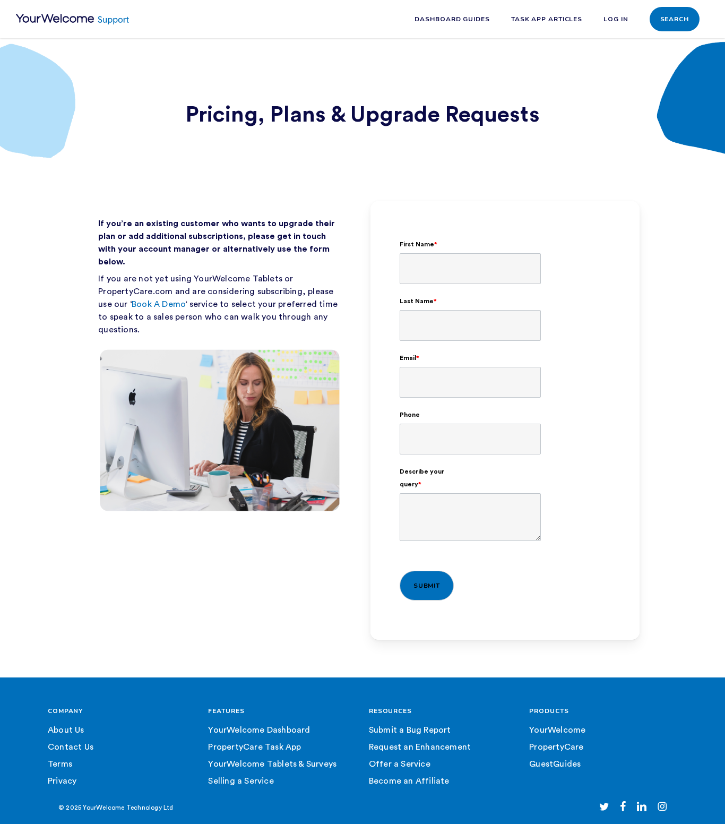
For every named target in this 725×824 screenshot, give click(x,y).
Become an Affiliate (409, 781)
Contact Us (70, 747)
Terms (60, 764)
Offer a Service (399, 764)
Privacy (62, 781)
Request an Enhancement (420, 747)
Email (409, 358)
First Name (418, 244)
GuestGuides (555, 764)
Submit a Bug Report (410, 730)
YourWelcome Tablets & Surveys (272, 764)
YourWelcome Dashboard (259, 730)
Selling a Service (240, 781)
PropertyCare (556, 747)
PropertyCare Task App (254, 747)
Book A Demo (158, 304)
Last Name (418, 301)
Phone (410, 414)
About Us (66, 730)
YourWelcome (557, 730)
